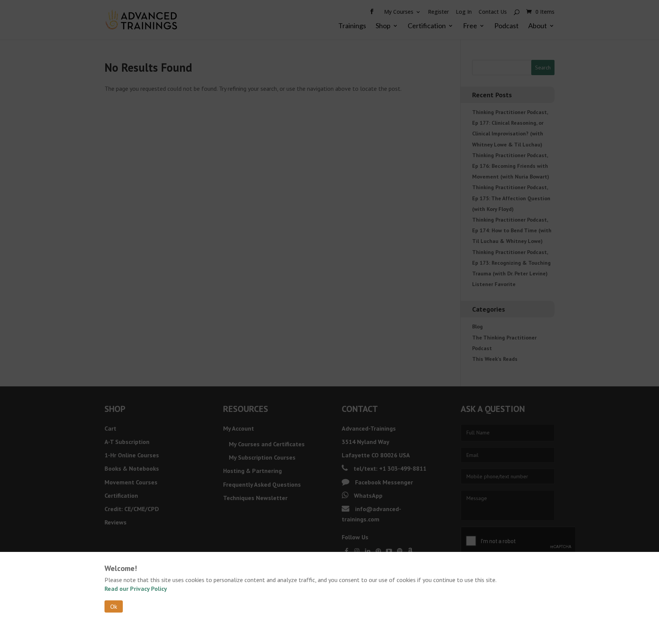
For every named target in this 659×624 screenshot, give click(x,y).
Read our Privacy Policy (135, 588)
